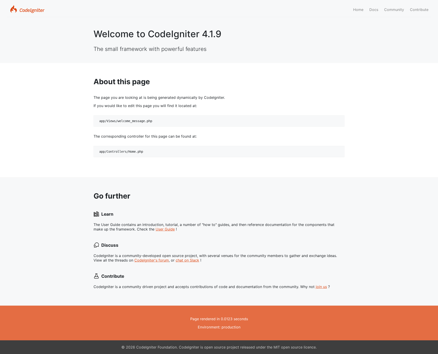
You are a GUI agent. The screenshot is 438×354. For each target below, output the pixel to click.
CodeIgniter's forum (151, 260)
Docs (373, 9)
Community (394, 9)
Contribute (419, 9)
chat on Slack (187, 260)
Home (358, 9)
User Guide (165, 229)
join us (321, 286)
